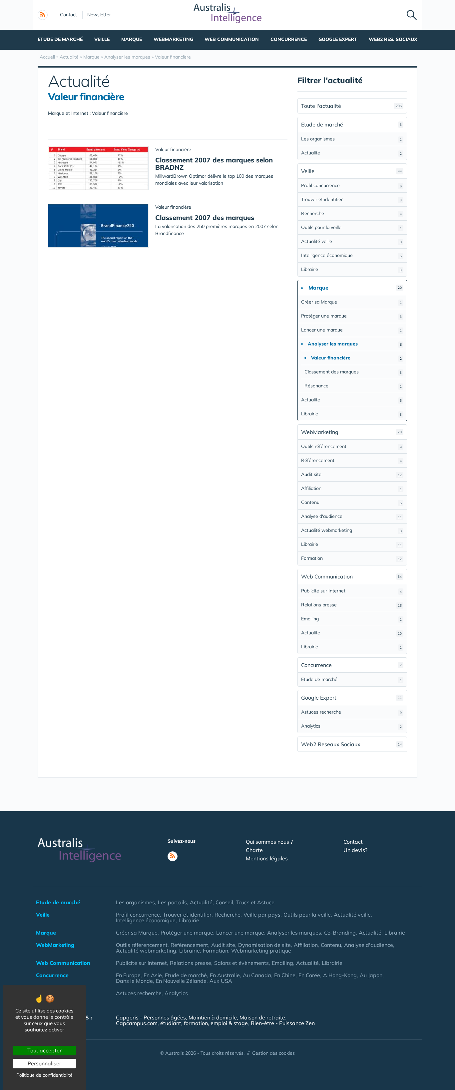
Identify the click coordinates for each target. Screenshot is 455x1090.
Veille (102, 39)
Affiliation (351, 488)
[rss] (43, 15)
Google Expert (337, 39)
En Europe (128, 975)
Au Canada (257, 975)
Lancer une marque (351, 330)
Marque (131, 39)
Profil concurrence (351, 185)
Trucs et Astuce (255, 902)
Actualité (351, 153)
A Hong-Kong (340, 975)
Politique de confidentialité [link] (44, 1075)
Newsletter (99, 15)
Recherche (351, 213)
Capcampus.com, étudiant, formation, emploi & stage (182, 1023)
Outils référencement (351, 446)
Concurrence (288, 39)
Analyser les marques (294, 932)
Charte (254, 850)
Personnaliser (44, 1063)
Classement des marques (353, 372)
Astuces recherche (351, 712)
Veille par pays (261, 914)
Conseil (224, 902)
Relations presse (351, 605)
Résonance (353, 386)
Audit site (351, 474)
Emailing (351, 619)
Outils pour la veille (351, 227)
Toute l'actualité (351, 106)
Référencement (351, 460)
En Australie (225, 975)
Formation (351, 558)
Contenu (351, 502)
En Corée (309, 975)
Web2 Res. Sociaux (393, 39)
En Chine (284, 975)
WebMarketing (173, 39)
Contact (68, 15)
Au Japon (371, 975)
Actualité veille (351, 241)
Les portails (172, 902)
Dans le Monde (134, 981)
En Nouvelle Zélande (181, 981)
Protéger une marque (351, 316)
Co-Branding (340, 932)
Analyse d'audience (351, 516)
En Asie (153, 975)
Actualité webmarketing (351, 530)
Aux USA (221, 981)
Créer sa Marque (351, 302)
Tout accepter (44, 1050)
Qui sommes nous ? (269, 841)
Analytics (351, 726)
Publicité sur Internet (351, 591)
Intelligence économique (351, 255)
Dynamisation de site (264, 945)
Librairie (351, 269)
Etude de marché (60, 39)
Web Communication (232, 39)
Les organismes (351, 139)
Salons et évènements (241, 963)
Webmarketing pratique (261, 950)
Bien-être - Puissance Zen (283, 1023)
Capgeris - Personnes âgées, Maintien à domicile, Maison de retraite (200, 1017)
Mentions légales (267, 858)
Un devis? (355, 850)
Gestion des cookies (273, 1053)
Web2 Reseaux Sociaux (351, 744)
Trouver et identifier (351, 199)
